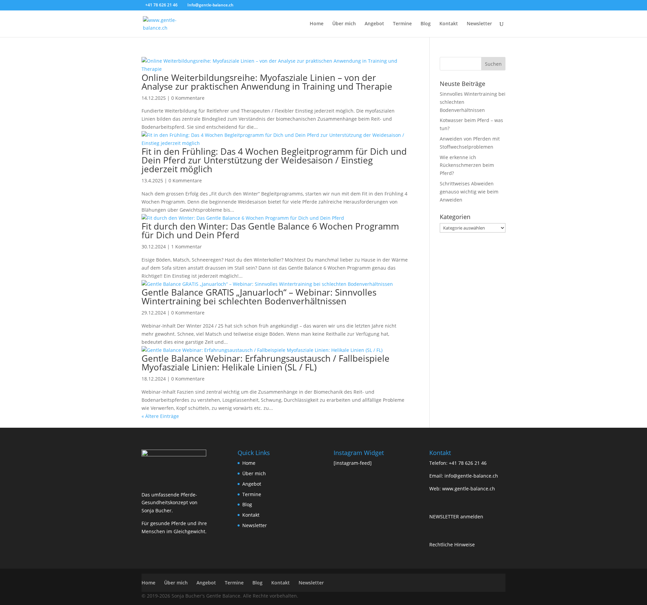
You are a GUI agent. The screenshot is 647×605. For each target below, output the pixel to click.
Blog (426, 24)
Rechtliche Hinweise (452, 544)
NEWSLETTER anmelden (456, 516)
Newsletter (479, 24)
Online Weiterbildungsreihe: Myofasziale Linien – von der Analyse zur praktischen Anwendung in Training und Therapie (267, 81)
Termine (402, 24)
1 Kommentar (186, 246)
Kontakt (448, 24)
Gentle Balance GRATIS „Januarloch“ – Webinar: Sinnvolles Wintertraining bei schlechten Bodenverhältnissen (259, 296)
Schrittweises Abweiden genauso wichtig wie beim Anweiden (469, 191)
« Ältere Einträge (160, 416)
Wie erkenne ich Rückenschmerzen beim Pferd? (467, 165)
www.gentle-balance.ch (468, 488)
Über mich (344, 24)
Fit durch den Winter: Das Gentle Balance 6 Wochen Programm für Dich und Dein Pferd (270, 230)
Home (317, 24)
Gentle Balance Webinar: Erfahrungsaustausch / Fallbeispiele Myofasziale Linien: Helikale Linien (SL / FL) (266, 362)
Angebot (374, 24)
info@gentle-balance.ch (471, 476)
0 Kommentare (188, 98)
